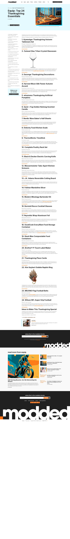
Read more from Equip (17, 352)
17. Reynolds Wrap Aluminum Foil (13, 69)
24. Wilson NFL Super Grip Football (12, 84)
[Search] (48, 2)
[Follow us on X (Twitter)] (55, 2)
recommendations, (30, 317)
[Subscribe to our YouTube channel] (56, 2)
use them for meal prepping (41, 232)
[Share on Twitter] (12, 25)
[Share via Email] (18, 25)
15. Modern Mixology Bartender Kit (13, 65)
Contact (25, 400)
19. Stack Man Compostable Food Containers (14, 74)
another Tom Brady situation (38, 305)
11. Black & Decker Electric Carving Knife (12, 56)
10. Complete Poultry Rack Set (13, 54)
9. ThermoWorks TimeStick (12, 52)
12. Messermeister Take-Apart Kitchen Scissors (13, 59)
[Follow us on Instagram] (58, 2)
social (34, 317)
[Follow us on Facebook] (53, 2)
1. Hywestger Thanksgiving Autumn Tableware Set (12, 35)
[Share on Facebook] (10, 25)
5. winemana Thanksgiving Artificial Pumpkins (12, 44)
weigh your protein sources (50, 133)
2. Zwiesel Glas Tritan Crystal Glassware (13, 37)
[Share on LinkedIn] (14, 25)
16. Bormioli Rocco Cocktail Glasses (12, 67)
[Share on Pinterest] (15, 25)
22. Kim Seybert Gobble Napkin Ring (13, 80)
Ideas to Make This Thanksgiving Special (14, 86)
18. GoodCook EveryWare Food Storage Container (13, 71)
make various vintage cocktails (47, 201)
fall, (24, 317)
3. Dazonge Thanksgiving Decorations (12, 40)
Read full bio (34, 325)
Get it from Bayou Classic (25, 154)
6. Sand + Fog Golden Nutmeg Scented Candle (13, 47)
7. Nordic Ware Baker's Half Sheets (13, 49)
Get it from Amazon (24, 72)
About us (36, 400)
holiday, (26, 317)
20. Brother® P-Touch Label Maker (13, 76)
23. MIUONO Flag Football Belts (13, 81)
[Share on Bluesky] (17, 25)
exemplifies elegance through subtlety (38, 70)
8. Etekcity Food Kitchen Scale (13, 51)
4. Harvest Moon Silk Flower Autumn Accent (13, 42)
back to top (44, 420)
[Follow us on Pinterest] (60, 2)
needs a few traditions (32, 294)
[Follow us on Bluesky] (61, 2)
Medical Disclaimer (31, 400)
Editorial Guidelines (42, 400)
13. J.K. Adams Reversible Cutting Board (12, 61)
